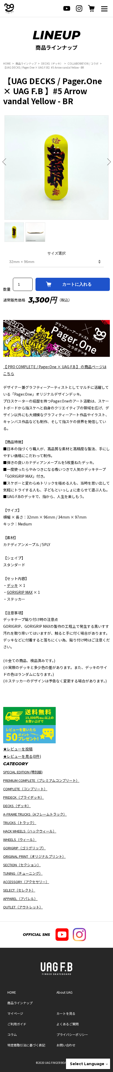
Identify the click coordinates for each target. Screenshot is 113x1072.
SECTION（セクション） (22, 864)
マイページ (15, 1013)
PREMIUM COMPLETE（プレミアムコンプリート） (41, 780)
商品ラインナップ (26, 63)
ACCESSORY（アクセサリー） (26, 881)
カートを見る (65, 1013)
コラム (12, 1034)
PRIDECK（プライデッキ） (23, 797)
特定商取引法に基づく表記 (26, 1045)
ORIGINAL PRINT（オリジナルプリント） (34, 856)
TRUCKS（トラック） (19, 822)
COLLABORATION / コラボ (83, 63)
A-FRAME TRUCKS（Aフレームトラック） (35, 814)
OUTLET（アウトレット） (23, 907)
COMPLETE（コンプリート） (25, 788)
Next (107, 162)
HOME (7, 63)
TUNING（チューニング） (23, 873)
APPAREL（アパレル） (20, 898)
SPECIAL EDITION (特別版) (23, 771)
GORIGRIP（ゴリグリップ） (24, 847)
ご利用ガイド (16, 1024)
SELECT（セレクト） (19, 890)
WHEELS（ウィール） (20, 839)
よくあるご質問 (67, 1024)
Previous (6, 162)
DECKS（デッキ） (52, 63)
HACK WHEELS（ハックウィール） (29, 831)
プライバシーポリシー (72, 1034)
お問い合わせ (65, 1045)
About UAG (64, 992)
